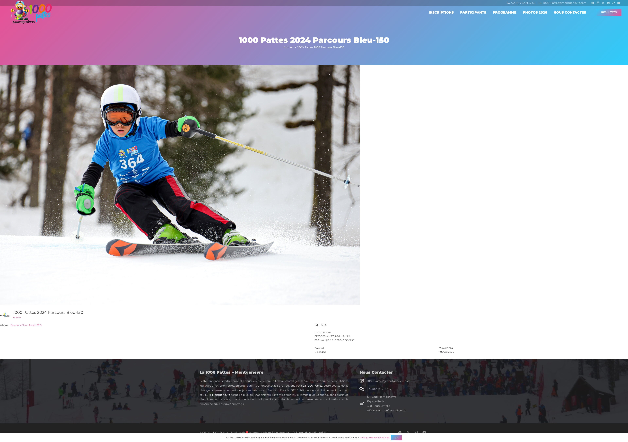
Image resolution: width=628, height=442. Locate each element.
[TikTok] (613, 3)
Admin (17, 317)
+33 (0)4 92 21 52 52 (379, 388)
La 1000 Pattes (312, 385)
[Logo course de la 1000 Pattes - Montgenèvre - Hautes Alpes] (31, 12)
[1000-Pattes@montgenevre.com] (363, 381)
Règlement (281, 432)
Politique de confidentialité (310, 432)
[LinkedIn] (608, 3)
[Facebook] (592, 3)
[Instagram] (598, 3)
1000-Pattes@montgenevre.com (388, 381)
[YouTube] (618, 3)
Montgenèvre (221, 394)
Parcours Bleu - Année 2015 (26, 325)
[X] (603, 3)
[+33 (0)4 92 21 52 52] (363, 389)
